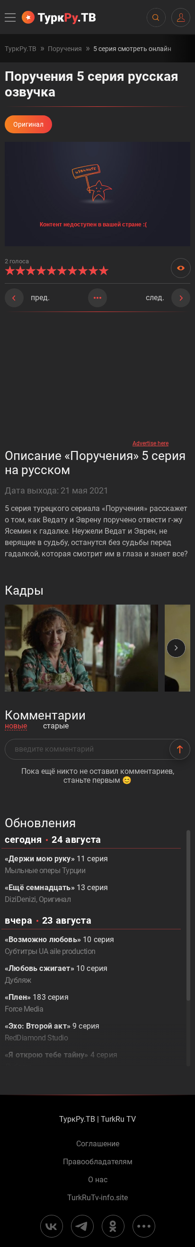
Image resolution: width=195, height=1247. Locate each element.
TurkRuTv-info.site (97, 1198)
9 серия (52, 1032)
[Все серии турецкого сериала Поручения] (97, 297)
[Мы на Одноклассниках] (113, 1226)
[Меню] (11, 17)
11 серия (56, 864)
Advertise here (150, 443)
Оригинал (55, 899)
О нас (97, 1180)
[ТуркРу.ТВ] (59, 17)
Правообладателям (98, 1162)
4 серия (61, 1060)
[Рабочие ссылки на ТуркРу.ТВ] (144, 1226)
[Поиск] (155, 17)
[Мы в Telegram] (82, 1226)
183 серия (37, 1003)
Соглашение (97, 1144)
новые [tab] (16, 726)
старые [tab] (56, 726)
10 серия (59, 945)
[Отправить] (179, 749)
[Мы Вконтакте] (51, 1226)
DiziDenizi (20, 899)
